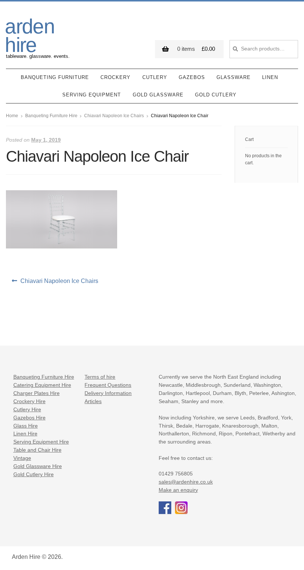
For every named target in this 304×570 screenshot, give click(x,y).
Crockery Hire (29, 401)
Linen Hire (25, 433)
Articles (93, 401)
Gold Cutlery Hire (33, 474)
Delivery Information (108, 393)
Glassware (234, 77)
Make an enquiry (178, 490)
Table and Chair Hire (37, 450)
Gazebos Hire (29, 418)
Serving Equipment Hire (41, 442)
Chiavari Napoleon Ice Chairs (114, 115)
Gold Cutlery (216, 95)
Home (12, 115)
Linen (270, 77)
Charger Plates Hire (36, 393)
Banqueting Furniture (55, 77)
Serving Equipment (91, 95)
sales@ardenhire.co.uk (186, 482)
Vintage (22, 458)
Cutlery (154, 77)
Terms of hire (100, 377)
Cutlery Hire (27, 409)
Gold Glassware (158, 95)
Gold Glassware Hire (37, 466)
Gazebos (192, 77)
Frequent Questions (108, 385)
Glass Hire (25, 426)
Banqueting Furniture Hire (51, 115)
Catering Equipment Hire (42, 385)
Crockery (115, 77)
